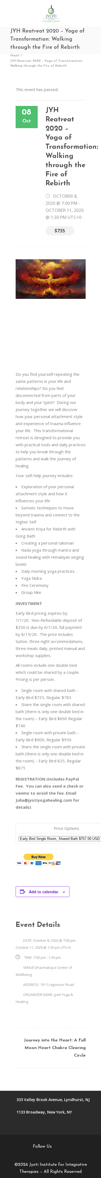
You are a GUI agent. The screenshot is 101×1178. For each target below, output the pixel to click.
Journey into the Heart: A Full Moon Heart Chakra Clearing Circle (55, 1048)
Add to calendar (43, 891)
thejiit (15, 55)
